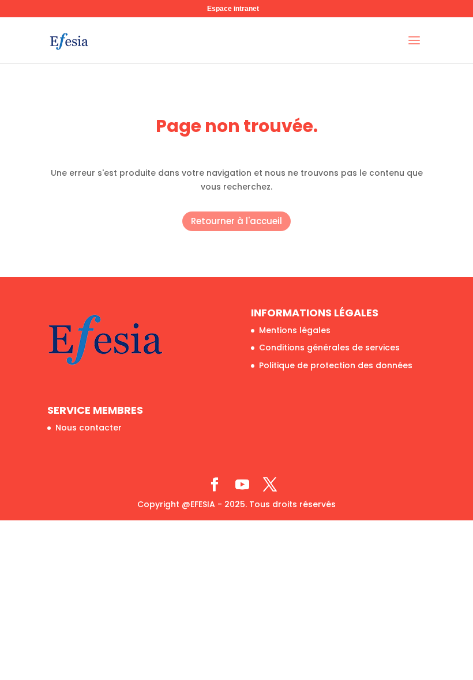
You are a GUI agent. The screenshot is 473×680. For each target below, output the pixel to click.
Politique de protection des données (335, 365)
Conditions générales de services (329, 347)
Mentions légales (295, 330)
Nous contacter (88, 427)
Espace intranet (233, 9)
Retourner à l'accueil (236, 221)
